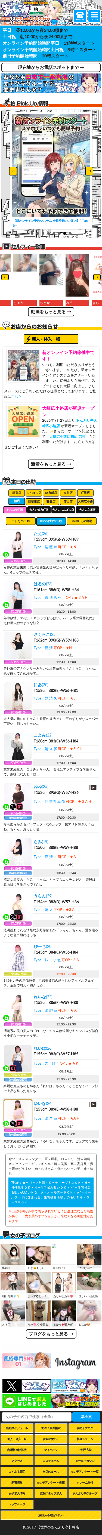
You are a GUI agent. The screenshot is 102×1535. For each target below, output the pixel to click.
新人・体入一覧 (16, 1439)
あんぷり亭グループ (85, 1493)
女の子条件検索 (50, 1428)
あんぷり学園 (15, 509)
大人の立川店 (87, 509)
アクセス (16, 1460)
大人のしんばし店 (63, 509)
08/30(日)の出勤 (81, 521)
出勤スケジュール (17, 1428)
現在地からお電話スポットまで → (51, 67)
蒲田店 (68, 501)
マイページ (51, 1449)
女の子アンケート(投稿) (51, 1482)
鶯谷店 (51, 501)
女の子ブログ (85, 1428)
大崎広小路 (85, 501)
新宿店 (16, 492)
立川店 (68, 492)
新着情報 (16, 1482)
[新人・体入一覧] (51, 339)
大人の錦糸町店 (38, 509)
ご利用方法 (85, 1449)
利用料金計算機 (16, 1449)
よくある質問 (17, 1471)
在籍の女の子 (51, 1439)
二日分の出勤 (21, 521)
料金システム (85, 1439)
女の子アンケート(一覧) (85, 1471)
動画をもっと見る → (51, 312)
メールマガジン (84, 1460)
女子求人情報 (17, 1493)
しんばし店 (33, 492)
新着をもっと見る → (51, 464)
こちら (16, 397)
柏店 (17, 501)
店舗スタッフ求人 (51, 1493)
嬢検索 (86, 1417)
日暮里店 (34, 501)
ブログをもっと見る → (51, 1334)
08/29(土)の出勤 (51, 521)
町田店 (85, 492)
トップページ (17, 1504)
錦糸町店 (51, 492)
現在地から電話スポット (51, 1515)
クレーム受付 (85, 1482)
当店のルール (51, 1471)
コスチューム (51, 1460)
